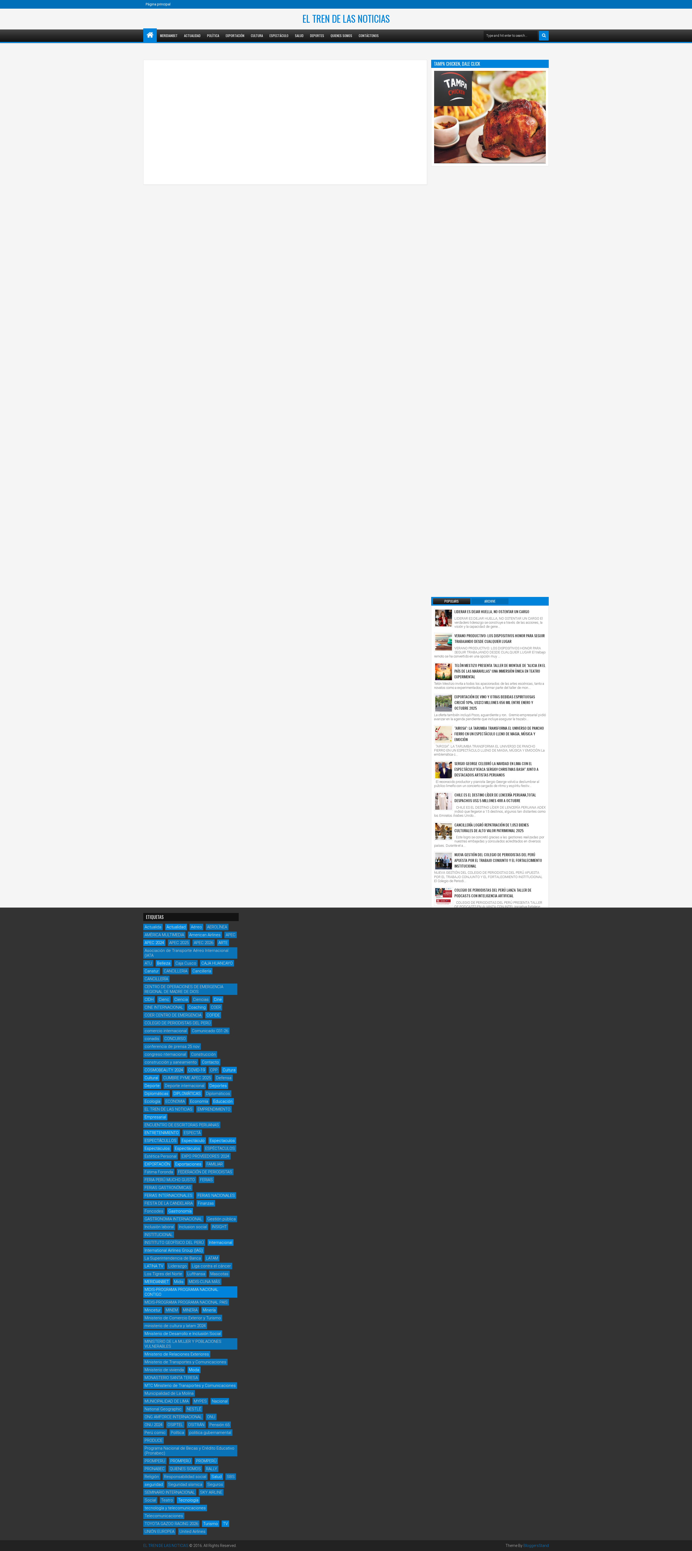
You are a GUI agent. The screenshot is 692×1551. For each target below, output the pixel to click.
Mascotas (219, 1273)
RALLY (211, 1468)
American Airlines (205, 934)
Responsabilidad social (185, 1476)
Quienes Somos (341, 35)
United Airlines (192, 1531)
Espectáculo (279, 35)
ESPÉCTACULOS (220, 1148)
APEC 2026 (203, 942)
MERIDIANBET (169, 35)
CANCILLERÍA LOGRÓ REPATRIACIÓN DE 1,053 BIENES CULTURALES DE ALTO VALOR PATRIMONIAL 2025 (491, 827)
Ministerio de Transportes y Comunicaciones (185, 1362)
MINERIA (190, 1310)
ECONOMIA (175, 1101)
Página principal (158, 4)
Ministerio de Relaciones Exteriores (177, 1354)
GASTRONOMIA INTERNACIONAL (173, 1219)
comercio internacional (166, 1030)
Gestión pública (221, 1219)
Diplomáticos (218, 1093)
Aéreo (196, 927)
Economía (199, 1101)
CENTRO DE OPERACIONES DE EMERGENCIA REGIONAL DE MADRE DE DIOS (184, 989)
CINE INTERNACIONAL (164, 1007)
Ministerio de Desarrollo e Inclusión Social (183, 1333)
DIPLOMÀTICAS (187, 1093)
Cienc (164, 999)
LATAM (212, 1258)
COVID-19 (196, 1070)
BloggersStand (536, 1545)
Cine (218, 999)
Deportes (317, 35)
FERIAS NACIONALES (216, 1195)
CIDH (149, 999)
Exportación (235, 35)
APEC (230, 934)
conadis (152, 1038)
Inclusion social (193, 1226)
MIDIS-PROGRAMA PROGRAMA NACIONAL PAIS (186, 1302)
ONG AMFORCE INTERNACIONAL (173, 1416)
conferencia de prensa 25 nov (172, 1046)
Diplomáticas (156, 1093)
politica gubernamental (210, 1432)
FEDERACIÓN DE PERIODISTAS (205, 1172)
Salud (299, 35)
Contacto (210, 1062)
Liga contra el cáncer (211, 1266)
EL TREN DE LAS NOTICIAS (346, 18)
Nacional (220, 1401)
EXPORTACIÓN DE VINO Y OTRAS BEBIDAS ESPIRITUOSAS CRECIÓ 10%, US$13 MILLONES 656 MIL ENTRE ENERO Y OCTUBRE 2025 (494, 702)
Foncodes (154, 1211)
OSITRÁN (196, 1424)
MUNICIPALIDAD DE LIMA (167, 1401)
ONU (211, 1416)
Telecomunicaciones (164, 1515)
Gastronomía (180, 1211)
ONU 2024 (153, 1424)
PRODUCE (153, 1440)
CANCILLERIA (175, 971)
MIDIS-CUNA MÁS (204, 1281)
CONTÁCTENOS (369, 35)
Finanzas (206, 1203)
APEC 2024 (154, 942)
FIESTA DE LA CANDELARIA (169, 1203)
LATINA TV (154, 1266)
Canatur (152, 971)
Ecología (152, 1101)
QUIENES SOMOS (185, 1468)
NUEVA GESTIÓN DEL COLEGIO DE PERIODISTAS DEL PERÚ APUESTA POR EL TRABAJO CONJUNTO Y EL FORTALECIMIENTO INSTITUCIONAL (498, 860)
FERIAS (206, 1179)
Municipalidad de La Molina (169, 1393)
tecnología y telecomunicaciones (175, 1508)
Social (150, 1500)
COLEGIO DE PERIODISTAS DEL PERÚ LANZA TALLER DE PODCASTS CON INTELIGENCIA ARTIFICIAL (492, 892)
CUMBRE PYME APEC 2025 (187, 1077)
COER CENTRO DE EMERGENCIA (173, 1015)
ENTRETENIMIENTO (162, 1132)
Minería (209, 1310)
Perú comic (155, 1432)
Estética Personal (161, 1156)
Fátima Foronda (159, 1172)
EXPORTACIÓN (157, 1164)
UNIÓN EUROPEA (159, 1531)
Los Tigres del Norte (163, 1273)
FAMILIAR (215, 1164)
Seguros (215, 1484)
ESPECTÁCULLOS (161, 1140)
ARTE (223, 942)
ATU (148, 963)
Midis (179, 1281)
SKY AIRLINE (211, 1492)
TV (225, 1523)
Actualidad (192, 35)
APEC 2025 (179, 942)
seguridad (154, 1484)
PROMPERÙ (206, 1461)
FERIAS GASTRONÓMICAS (168, 1187)
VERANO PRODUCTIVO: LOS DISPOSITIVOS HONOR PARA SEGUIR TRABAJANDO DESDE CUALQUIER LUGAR (499, 638)
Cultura (257, 35)
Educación (222, 1101)
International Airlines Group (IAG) (174, 1250)
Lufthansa (196, 1273)
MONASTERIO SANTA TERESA (171, 1377)
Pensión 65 (219, 1424)
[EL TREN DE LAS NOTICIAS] (150, 35)
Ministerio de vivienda (164, 1369)
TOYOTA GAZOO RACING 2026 (171, 1523)
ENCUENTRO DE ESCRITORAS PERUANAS (182, 1124)
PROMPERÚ (180, 1461)
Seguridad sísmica (185, 1484)
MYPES (200, 1401)
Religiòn (152, 1476)
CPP (214, 1070)
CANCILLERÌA (156, 979)
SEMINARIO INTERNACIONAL (170, 1492)
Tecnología (188, 1500)
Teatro (167, 1500)
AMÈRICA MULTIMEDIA (164, 934)
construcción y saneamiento (171, 1062)
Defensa (223, 1077)
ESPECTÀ (192, 1132)
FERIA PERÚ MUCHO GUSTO (170, 1179)
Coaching (197, 1007)
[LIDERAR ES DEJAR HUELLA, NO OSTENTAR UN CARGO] (443, 618)
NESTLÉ (194, 1409)
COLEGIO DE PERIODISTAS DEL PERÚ (178, 1023)
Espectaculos (222, 1140)
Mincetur (153, 1310)
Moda (194, 1369)
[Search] (544, 36)
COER (216, 1007)
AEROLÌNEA (217, 927)
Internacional (220, 1242)
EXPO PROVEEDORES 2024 (205, 1156)
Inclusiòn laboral (159, 1226)
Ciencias (201, 999)
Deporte (152, 1085)
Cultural (151, 1077)
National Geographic (163, 1409)
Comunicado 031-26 (210, 1030)
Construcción (203, 1054)
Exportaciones (188, 1164)
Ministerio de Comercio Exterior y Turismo (183, 1318)
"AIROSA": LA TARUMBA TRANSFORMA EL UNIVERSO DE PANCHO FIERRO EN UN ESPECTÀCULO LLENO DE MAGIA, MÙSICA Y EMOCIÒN (499, 733)
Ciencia (181, 999)
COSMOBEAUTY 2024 (164, 1070)
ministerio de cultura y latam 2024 (175, 1325)
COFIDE (213, 1015)
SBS (231, 1476)
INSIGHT (219, 1226)
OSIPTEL (175, 1424)
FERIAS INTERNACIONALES (168, 1195)
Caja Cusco (185, 963)
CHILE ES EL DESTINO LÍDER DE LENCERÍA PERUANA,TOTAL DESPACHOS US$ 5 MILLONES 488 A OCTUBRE (495, 797)
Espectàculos (187, 1148)
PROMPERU (155, 1461)
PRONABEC (155, 1468)
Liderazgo (177, 1266)
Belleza (163, 963)
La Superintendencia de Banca (173, 1258)
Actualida (153, 927)
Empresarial (155, 1117)
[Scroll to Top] (683, 1542)
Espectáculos (157, 1148)
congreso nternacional (165, 1054)
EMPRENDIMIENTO (214, 1109)
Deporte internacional (184, 1085)
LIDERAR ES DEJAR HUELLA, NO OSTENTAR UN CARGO (491, 611)
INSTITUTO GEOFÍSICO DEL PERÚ (174, 1242)
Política (213, 35)
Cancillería (201, 971)
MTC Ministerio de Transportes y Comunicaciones (190, 1385)
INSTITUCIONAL (159, 1234)
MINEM (172, 1310)
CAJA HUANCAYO (217, 963)
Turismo (210, 1523)
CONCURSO (175, 1038)
